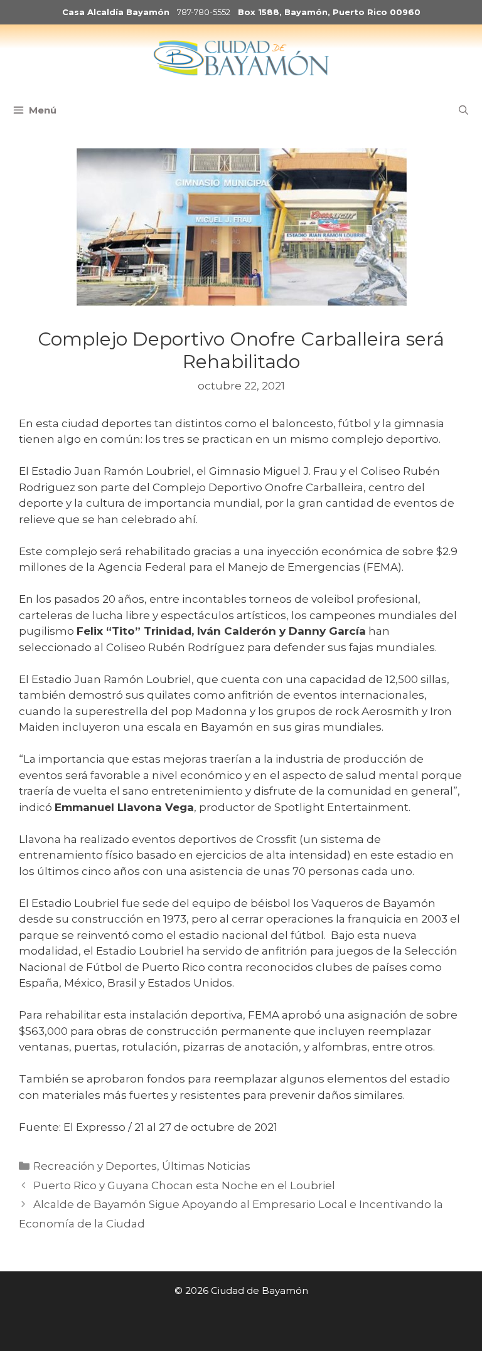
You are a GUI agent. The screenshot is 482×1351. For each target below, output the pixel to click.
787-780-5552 (203, 12)
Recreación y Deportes (95, 1166)
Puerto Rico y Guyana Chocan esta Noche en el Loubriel (184, 1185)
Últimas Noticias (206, 1166)
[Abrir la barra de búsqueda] (463, 110)
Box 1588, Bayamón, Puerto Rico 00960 (329, 12)
